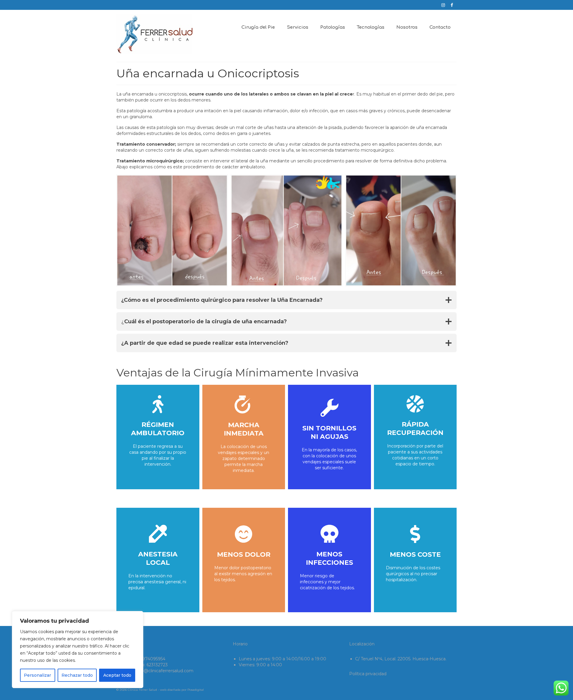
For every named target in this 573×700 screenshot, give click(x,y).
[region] (77, 649)
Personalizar (37, 675)
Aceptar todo (117, 675)
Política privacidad (367, 673)
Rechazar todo (77, 675)
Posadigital (195, 690)
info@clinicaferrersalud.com (164, 670)
